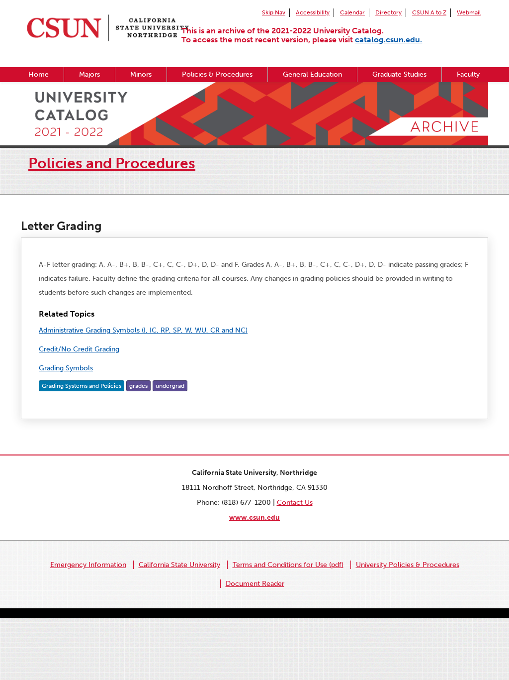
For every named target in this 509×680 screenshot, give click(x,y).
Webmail (469, 12)
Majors (89, 74)
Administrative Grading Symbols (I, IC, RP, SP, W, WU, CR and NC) (143, 330)
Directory (388, 12)
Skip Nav (273, 12)
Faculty (468, 74)
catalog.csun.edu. (388, 39)
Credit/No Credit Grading (79, 349)
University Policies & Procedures (407, 565)
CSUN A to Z (429, 12)
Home (38, 74)
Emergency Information (88, 565)
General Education (312, 74)
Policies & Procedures (217, 74)
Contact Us (295, 502)
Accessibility (313, 12)
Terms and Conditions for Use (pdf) (288, 565)
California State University (179, 565)
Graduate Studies (399, 74)
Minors (141, 74)
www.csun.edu (254, 517)
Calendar (352, 12)
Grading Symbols (66, 368)
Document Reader (255, 583)
